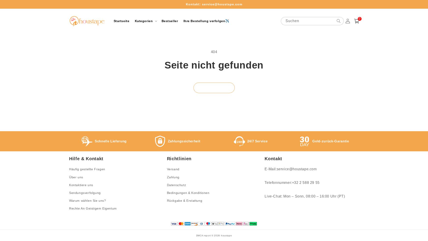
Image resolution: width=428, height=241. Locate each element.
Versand (173, 169)
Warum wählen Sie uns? (87, 200)
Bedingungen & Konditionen (188, 193)
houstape (226, 235)
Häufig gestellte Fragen (87, 169)
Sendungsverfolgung (85, 193)
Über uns (76, 177)
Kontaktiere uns (81, 185)
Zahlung (173, 177)
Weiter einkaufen (214, 87)
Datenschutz (176, 185)
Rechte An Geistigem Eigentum (93, 208)
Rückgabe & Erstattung (184, 200)
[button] (145, 21)
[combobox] (312, 21)
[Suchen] (339, 21)
